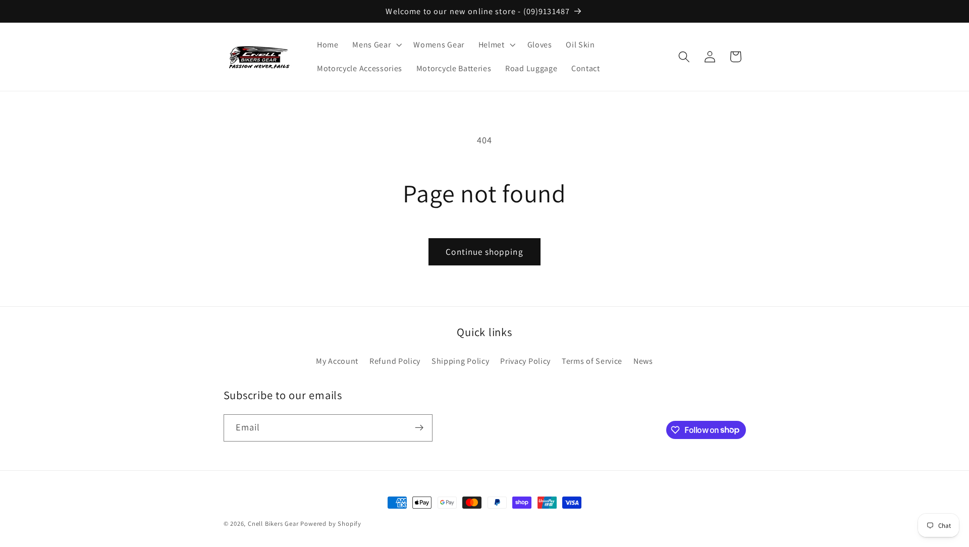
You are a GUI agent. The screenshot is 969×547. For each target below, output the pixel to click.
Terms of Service (592, 360)
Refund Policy (394, 360)
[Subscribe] (419, 427)
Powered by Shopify (330, 523)
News (643, 360)
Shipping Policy (460, 360)
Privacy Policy (525, 360)
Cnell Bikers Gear (273, 523)
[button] (375, 45)
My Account (337, 360)
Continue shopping (484, 251)
